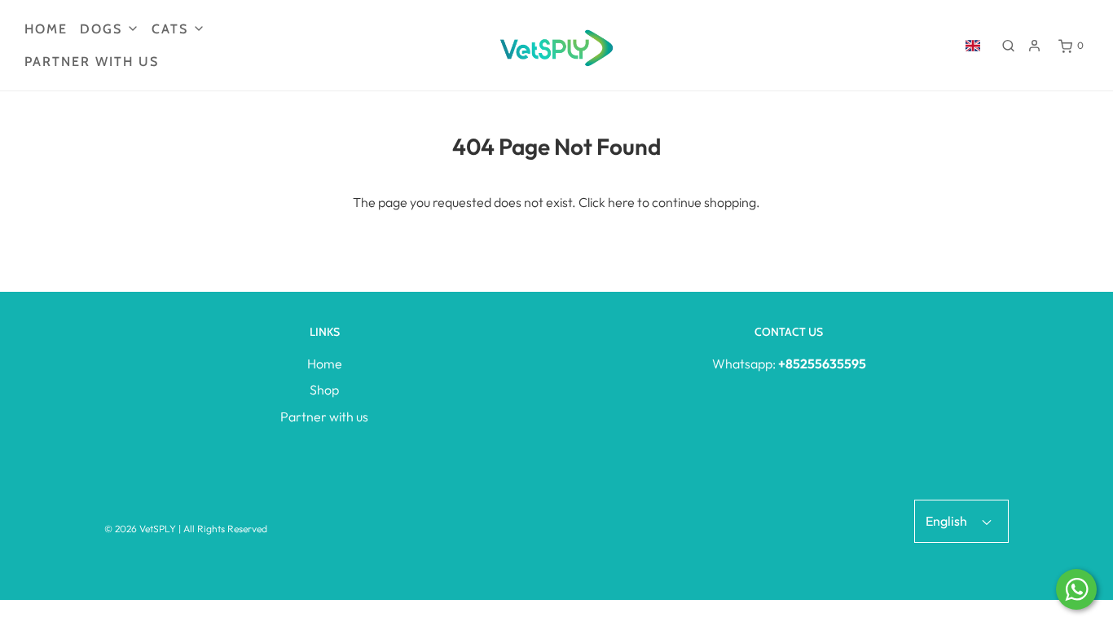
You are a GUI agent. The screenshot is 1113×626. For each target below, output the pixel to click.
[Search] (1008, 45)
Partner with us (91, 61)
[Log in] (1034, 45)
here (621, 202)
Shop (324, 389)
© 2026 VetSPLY (140, 528)
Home (46, 29)
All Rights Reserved (225, 528)
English (948, 521)
